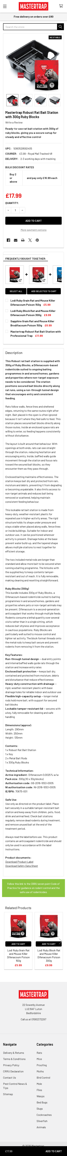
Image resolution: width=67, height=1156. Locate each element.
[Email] (16, 240)
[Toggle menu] (4, 6)
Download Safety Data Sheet (21, 865)
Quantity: (12, 202)
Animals (41, 1127)
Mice (39, 1058)
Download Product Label (19, 861)
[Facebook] (8, 240)
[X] (30, 240)
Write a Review (14, 122)
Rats (39, 1052)
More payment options (34, 229)
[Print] (23, 240)
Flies (39, 1090)
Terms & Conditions (14, 1058)
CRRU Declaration (13, 1071)
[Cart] (62, 6)
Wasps (40, 1096)
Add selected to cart (44, 291)
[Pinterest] (37, 240)
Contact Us (9, 1077)
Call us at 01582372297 (33, 1019)
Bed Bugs (42, 1102)
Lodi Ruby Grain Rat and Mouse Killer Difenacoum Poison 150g (18, 955)
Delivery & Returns (13, 1052)
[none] (33, 64)
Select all (16, 291)
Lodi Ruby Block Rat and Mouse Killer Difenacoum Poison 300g (48, 955)
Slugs (40, 1108)
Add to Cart (18, 944)
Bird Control (43, 1077)
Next (60, 941)
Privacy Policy (11, 1065)
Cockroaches (44, 1114)
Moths (40, 1071)
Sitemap (8, 1094)
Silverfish (42, 1121)
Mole (39, 1083)
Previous (6, 941)
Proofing (42, 1065)
